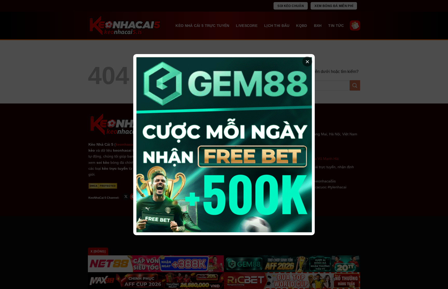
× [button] (307, 61)
